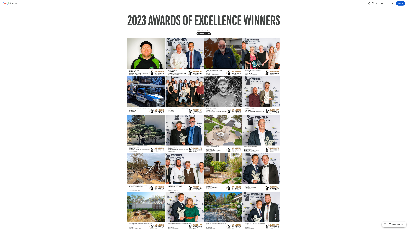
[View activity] (377, 3)
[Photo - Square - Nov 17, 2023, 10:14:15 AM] (146, 57)
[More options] (386, 3)
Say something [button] (398, 224)
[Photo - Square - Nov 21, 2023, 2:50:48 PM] (185, 57)
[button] (392, 3)
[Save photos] (381, 3)
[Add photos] (373, 3)
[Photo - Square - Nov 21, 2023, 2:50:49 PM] (261, 134)
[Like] (385, 224)
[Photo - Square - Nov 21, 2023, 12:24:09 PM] (146, 134)
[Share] (369, 3)
